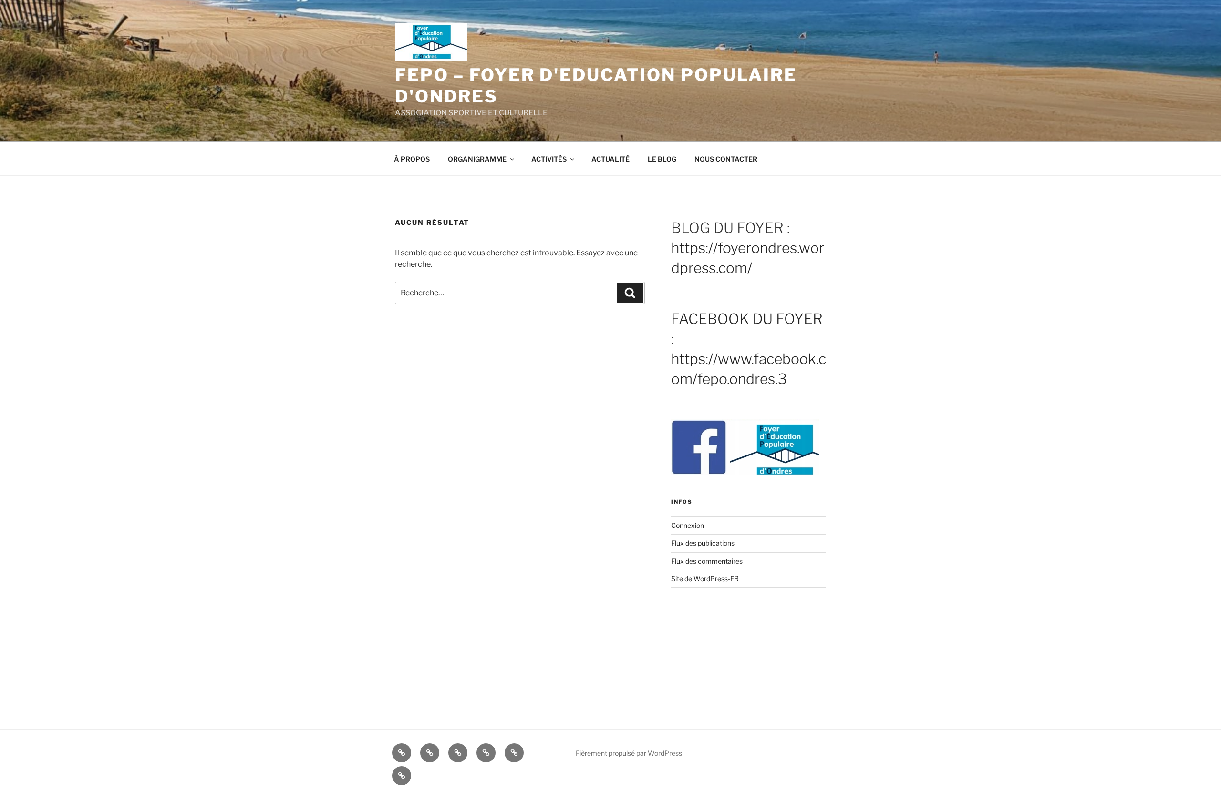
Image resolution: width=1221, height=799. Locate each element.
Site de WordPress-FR (705, 579)
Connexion (687, 525)
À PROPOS (412, 159)
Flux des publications (703, 543)
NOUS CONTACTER (725, 159)
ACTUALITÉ (610, 159)
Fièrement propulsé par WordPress (629, 753)
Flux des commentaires (707, 561)
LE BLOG (662, 159)
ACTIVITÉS (549, 159)
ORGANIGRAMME (477, 159)
